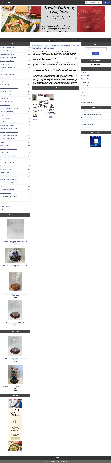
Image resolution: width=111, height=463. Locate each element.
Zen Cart (65, 461)
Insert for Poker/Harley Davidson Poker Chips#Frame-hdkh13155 (40, 103)
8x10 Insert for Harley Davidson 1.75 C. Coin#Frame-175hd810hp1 (46, 105)
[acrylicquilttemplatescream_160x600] (15, 425)
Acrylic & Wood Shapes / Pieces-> (15, 108)
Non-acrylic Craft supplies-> (15, 111)
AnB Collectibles (54, 461)
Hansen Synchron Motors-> (15, 61)
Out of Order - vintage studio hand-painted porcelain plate (15, 266)
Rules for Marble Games (87, 124)
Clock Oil (15, 81)
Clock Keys (15, 71)
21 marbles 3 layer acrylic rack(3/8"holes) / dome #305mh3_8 (15, 359)
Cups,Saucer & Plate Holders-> (15, 138)
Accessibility (84, 89)
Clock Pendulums (15, 84)
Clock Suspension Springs (15, 74)
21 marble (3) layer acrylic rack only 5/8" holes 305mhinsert (15, 242)
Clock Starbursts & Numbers (15, 94)
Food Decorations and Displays (15, 122)
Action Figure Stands (15, 169)
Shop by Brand (85, 75)
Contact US (34, 40)
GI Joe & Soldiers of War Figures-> (15, 179)
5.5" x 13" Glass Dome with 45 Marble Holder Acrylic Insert (15, 387)
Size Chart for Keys (86, 117)
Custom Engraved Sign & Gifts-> (15, 149)
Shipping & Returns (86, 79)
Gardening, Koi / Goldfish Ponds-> (15, 132)
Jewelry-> (15, 186)
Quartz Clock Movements (15, 50)
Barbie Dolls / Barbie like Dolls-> (15, 176)
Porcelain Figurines (15, 172)
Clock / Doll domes (15, 105)
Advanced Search (95, 56)
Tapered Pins (15, 78)
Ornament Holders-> (15, 145)
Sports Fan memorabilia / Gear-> (15, 196)
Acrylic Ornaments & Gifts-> (15, 125)
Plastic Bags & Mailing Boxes (15, 189)
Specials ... (3, 199)
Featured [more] (15, 331)
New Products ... (4, 203)
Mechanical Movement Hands (15, 67)
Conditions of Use (85, 85)
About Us (83, 72)
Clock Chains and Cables (15, 101)
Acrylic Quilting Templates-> (15, 115)
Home (2, 2)
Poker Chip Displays (86, 127)
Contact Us (84, 92)
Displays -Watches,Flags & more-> (15, 135)
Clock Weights (15, 98)
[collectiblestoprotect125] (95, 141)
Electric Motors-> (15, 64)
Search (96, 44)
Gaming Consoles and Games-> (15, 182)
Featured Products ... (5, 206)
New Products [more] (15, 214)
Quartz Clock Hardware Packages (15, 57)
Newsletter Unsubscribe (87, 102)
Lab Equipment (15, 166)
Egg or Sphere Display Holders (15, 155)
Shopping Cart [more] (96, 60)
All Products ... (4, 210)
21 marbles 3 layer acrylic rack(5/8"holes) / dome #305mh (15, 323)
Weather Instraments (15, 193)
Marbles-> (15, 142)
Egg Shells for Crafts (15, 159)
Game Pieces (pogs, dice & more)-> (15, 128)
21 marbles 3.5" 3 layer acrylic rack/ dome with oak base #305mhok (15, 294)
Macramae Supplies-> (15, 118)
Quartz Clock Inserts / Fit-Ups (15, 47)
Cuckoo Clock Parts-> (15, 91)
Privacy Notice (85, 82)
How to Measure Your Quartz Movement (91, 114)
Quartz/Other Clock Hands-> (15, 54)
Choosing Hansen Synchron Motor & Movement (71, 40)
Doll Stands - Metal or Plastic (15, 162)
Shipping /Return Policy (52, 40)
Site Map (83, 99)
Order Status (84, 95)
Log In (8, 2)
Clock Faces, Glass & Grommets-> (15, 88)
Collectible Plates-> (15, 152)
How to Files (42, 40)
